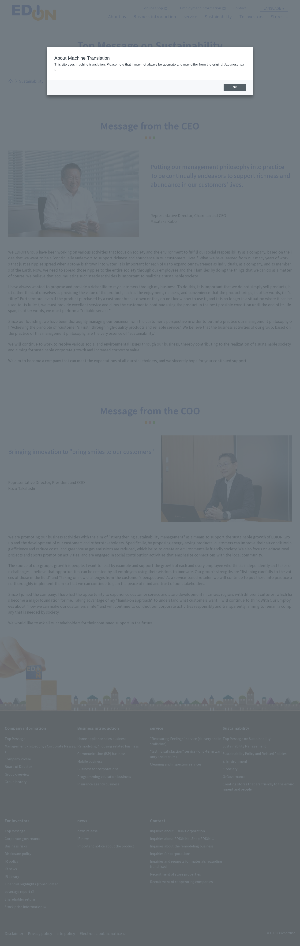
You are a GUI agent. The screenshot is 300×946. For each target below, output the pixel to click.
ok (235, 87)
